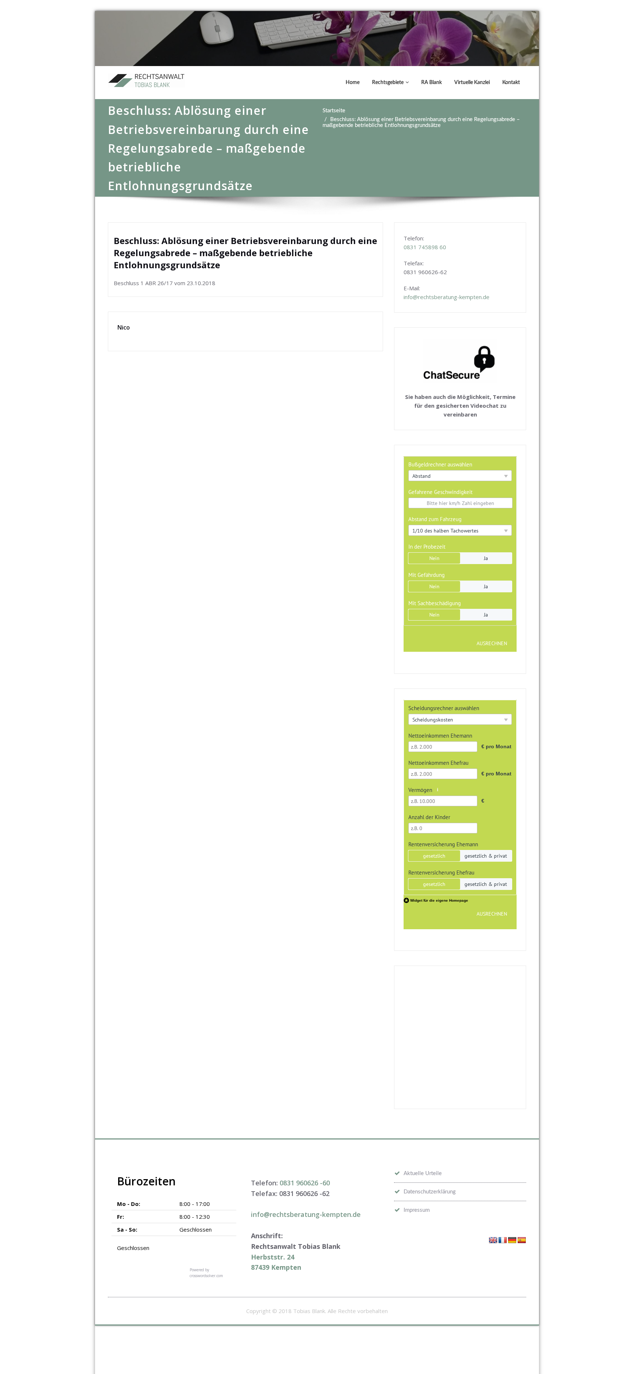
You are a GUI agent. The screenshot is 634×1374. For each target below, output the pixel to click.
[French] (502, 1240)
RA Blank (431, 82)
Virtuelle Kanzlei (472, 82)
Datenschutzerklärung (430, 1192)
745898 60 (432, 247)
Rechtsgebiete (388, 82)
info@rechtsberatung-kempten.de (446, 297)
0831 (411, 247)
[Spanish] (521, 1240)
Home (353, 82)
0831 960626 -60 (305, 1182)
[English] (493, 1240)
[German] (512, 1240)
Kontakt (511, 82)
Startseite (334, 110)
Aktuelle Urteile (423, 1173)
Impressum (417, 1210)
